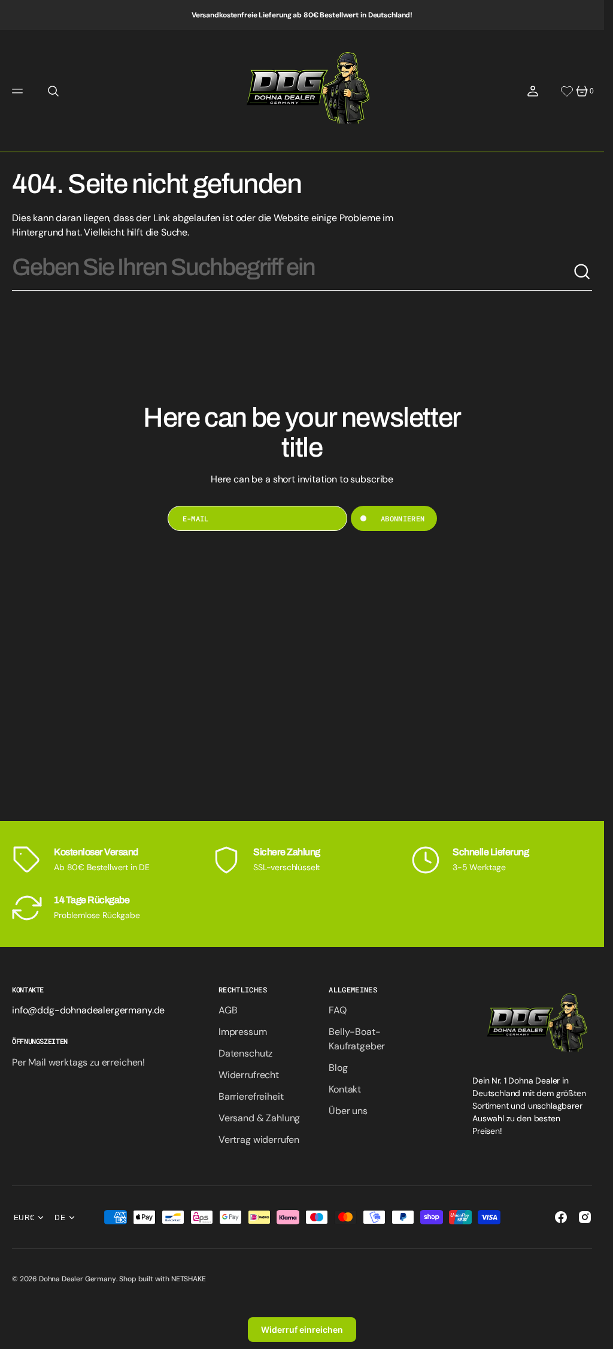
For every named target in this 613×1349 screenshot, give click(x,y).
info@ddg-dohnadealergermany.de (88, 1010)
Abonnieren (403, 518)
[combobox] (292, 272)
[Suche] (582, 272)
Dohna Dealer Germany (77, 1279)
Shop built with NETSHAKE (162, 1279)
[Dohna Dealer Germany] (302, 91)
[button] (19, 91)
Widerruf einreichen (302, 1329)
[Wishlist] (567, 91)
